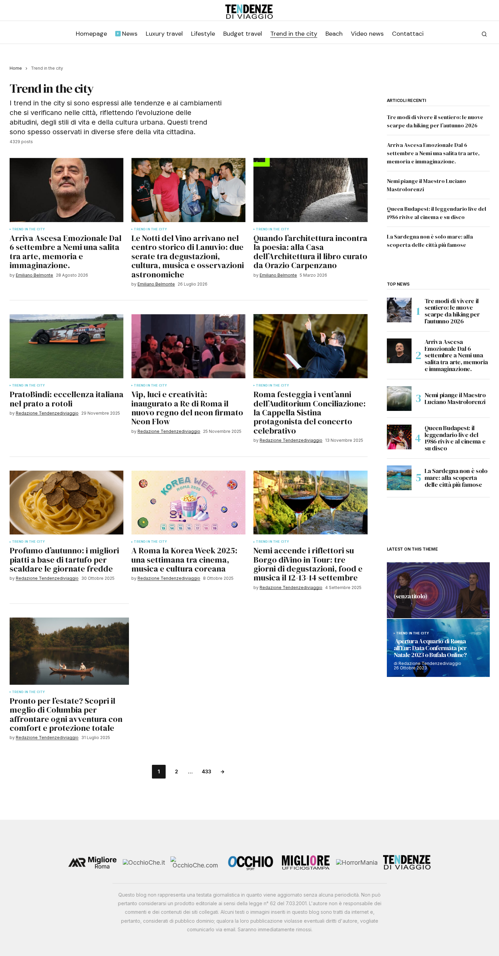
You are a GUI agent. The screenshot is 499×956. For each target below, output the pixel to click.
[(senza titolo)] (438, 590)
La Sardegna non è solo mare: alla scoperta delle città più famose (456, 478)
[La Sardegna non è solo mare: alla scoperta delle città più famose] (399, 477)
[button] (484, 34)
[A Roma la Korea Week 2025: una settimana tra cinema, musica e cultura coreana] (188, 503)
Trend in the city (28, 229)
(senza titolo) (410, 596)
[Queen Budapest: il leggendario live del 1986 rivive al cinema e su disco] (399, 437)
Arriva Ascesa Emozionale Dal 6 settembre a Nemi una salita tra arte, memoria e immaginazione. (433, 153)
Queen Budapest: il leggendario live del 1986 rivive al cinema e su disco (455, 438)
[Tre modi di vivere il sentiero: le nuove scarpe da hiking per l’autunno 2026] (399, 310)
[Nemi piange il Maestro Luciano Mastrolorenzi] (399, 398)
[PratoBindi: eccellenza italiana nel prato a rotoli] (66, 346)
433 (206, 771)
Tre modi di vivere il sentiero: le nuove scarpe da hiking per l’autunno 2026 (452, 311)
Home (16, 68)
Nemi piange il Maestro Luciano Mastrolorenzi (455, 398)
